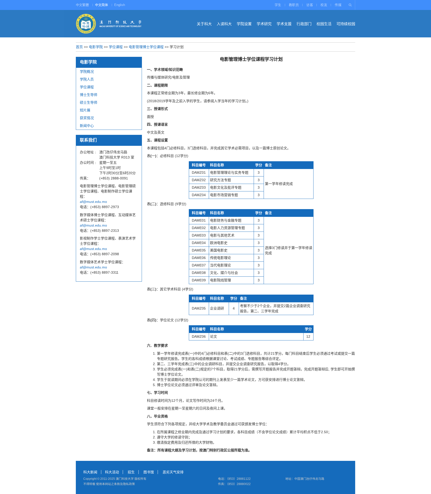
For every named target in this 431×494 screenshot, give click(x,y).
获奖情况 (87, 118)
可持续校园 (345, 24)
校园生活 (324, 24)
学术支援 (284, 24)
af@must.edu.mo (93, 202)
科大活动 (112, 472)
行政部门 (304, 24)
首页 (79, 47)
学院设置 (244, 24)
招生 (131, 472)
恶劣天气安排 (173, 472)
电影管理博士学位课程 (146, 47)
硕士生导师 (88, 102)
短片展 (85, 110)
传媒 (338, 5)
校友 (324, 5)
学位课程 (116, 47)
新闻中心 (87, 126)
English (119, 5)
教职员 (294, 5)
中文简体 (101, 5)
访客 (309, 5)
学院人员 (87, 79)
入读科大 (224, 24)
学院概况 (87, 72)
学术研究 (264, 24)
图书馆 (148, 472)
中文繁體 (82, 5)
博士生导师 (88, 95)
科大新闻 (90, 472)
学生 (278, 5)
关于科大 (204, 24)
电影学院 (96, 47)
